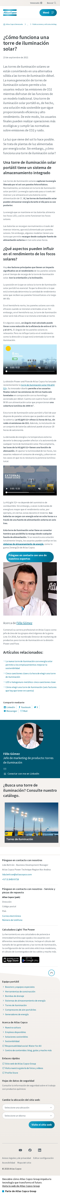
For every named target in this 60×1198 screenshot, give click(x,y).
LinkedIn (10, 707)
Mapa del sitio (24, 1162)
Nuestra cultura (13, 1027)
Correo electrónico (11, 915)
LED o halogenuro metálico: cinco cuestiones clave (31, 682)
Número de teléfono (12, 919)
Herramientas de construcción (20, 991)
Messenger (11, 710)
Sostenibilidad (12, 1041)
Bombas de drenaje (14, 996)
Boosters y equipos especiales (20, 986)
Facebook (26, 707)
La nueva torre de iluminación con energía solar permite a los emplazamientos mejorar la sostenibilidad (29, 665)
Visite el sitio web (42, 1124)
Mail (25, 710)
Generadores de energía (17, 1014)
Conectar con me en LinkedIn (23, 773)
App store (11, 960)
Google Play (30, 960)
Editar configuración (43, 1158)
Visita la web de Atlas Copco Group (21, 1186)
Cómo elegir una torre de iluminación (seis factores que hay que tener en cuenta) (31, 689)
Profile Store (11, 1072)
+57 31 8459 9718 (10, 879)
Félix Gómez (24, 623)
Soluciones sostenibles (16, 1036)
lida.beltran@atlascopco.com (17, 874)
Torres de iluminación (16, 1005)
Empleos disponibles (15, 1032)
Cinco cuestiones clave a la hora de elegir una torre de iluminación (31, 675)
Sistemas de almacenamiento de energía (25, 1000)
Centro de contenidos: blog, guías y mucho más (28, 1050)
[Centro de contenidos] (27, 24)
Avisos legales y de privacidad (16, 1158)
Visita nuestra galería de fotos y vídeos (24, 1068)
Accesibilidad (8, 1162)
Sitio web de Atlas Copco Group (20, 1063)
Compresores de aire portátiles (20, 1009)
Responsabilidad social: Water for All (23, 1045)
